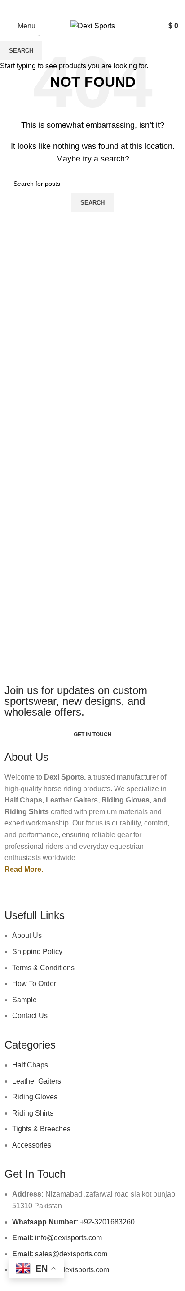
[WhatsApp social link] (118, 8)
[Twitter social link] (84, 8)
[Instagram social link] (101, 8)
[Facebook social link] (67, 8)
